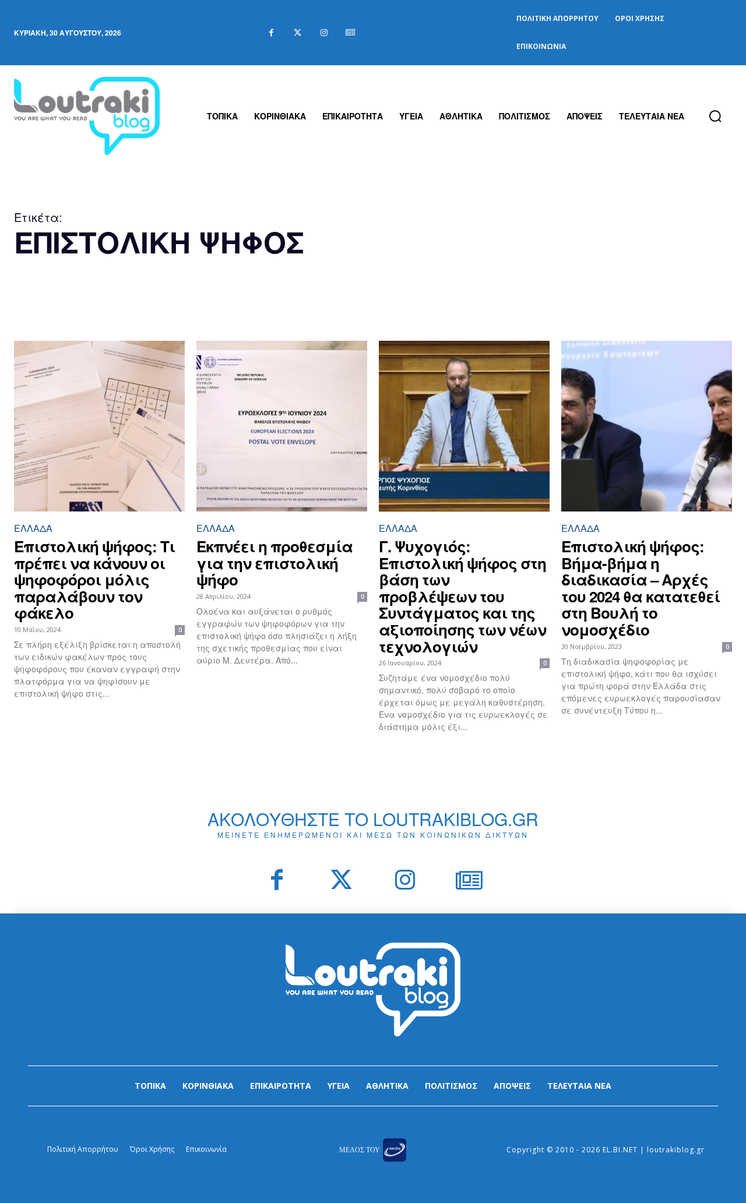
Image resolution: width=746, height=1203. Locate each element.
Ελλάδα (33, 528)
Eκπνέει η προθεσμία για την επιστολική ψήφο (274, 562)
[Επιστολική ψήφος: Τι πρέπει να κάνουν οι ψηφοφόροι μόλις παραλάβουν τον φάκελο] (99, 426)
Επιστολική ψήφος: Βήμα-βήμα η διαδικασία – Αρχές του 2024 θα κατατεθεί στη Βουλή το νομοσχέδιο (640, 587)
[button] (715, 116)
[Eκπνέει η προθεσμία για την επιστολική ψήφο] (281, 426)
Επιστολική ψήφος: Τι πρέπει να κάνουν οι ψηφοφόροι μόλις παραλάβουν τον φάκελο (94, 579)
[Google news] (350, 33)
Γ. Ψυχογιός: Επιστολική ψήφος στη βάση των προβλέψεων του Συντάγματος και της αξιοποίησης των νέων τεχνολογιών (462, 596)
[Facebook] (271, 33)
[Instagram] (324, 33)
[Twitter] (297, 33)
